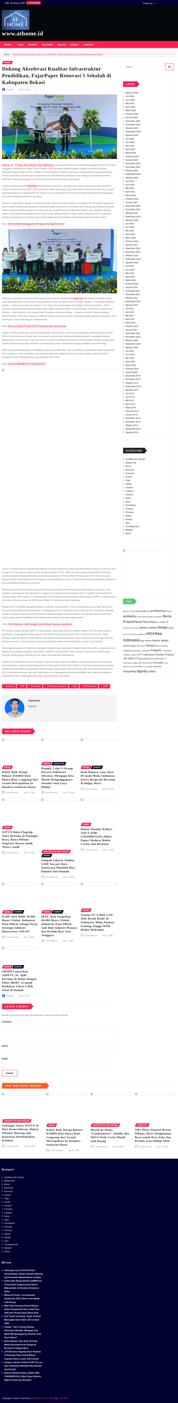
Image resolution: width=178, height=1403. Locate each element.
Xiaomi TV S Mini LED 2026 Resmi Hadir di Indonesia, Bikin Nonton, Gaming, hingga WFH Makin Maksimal (98, 922)
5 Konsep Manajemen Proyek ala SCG (26, 363)
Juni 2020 (130, 354)
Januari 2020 (131, 372)
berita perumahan (155, 616)
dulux (171, 627)
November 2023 (132, 209)
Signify (142, 670)
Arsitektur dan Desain (135, 459)
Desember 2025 (132, 120)
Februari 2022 (132, 283)
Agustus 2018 (131, 432)
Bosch (157, 622)
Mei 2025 (129, 145)
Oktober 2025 (131, 127)
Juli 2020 (129, 350)
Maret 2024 (130, 195)
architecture (158, 610)
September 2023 (133, 216)
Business (129, 469)
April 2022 (130, 276)
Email (5, 1058)
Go (169, 66)
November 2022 (132, 251)
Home (6, 54)
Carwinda (10, 686)
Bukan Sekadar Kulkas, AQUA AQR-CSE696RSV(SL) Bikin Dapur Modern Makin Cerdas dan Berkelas (97, 836)
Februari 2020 (132, 368)
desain (137, 628)
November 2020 (132, 336)
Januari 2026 (131, 117)
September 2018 (133, 428)
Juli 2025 (129, 138)
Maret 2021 (130, 322)
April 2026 (130, 106)
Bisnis (128, 466)
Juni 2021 (130, 311)
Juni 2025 (130, 142)
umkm (151, 671)
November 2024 (132, 166)
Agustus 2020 (131, 347)
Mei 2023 (129, 230)
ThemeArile (63, 1398)
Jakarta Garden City (131, 645)
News (7, 44)
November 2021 (132, 294)
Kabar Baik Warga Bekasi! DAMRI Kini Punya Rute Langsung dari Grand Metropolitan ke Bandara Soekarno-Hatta (20, 779)
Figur (127, 480)
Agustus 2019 (131, 389)
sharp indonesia (154, 666)
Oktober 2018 (131, 425)
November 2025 (132, 124)
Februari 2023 (132, 241)
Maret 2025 (130, 152)
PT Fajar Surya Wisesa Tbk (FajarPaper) (34, 164)
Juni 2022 (130, 269)
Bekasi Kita (130, 462)
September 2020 (133, 343)
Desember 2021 (132, 290)
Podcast (129, 508)
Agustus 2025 (131, 135)
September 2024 (133, 173)
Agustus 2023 (131, 219)
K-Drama (129, 490)
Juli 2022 (129, 265)
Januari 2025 (131, 159)
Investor (129, 487)
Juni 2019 (130, 396)
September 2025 (133, 131)
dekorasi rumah (128, 628)
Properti (156, 650)
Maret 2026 (130, 110)
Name (5, 1045)
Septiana (10, 89)
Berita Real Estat (145, 622)
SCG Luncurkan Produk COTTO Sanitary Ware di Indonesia (37, 326)
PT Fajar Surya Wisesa (56, 686)
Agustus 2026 (131, 92)
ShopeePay (129, 671)
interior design (160, 640)
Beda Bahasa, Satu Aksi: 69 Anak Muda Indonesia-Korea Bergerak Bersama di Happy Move (20, 1344)
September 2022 (133, 258)
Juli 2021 (129, 308)
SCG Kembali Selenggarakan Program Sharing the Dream (36, 223)
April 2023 (130, 234)
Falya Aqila (35, 686)
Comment (7, 1021)
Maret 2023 (130, 237)
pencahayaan (136, 650)
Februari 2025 (132, 156)
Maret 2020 (130, 365)
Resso (141, 666)
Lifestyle (129, 494)
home (130, 634)
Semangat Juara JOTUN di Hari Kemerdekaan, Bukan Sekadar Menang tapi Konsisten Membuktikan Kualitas (20, 1133)
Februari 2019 (132, 411)
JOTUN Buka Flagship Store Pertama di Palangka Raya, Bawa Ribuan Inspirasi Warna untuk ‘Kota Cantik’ (20, 839)
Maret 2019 (130, 407)
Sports (32, 44)
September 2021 (133, 301)
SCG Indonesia (90, 686)
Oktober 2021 (131, 297)
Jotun (142, 646)
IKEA (150, 633)
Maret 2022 (130, 280)
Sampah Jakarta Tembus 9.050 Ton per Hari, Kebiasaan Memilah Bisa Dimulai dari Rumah (23, 1366)
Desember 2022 (132, 248)
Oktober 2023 (131, 212)
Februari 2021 (132, 326)
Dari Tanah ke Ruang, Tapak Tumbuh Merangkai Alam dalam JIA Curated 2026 (22, 1320)
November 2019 (132, 379)
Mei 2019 (129, 400)
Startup (128, 519)
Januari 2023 (131, 244)
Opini (127, 501)
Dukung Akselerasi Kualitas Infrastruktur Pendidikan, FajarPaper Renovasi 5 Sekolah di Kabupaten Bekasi (58, 54)
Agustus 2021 (131, 304)
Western (47, 44)
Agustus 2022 (131, 262)
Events (128, 476)
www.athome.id (22, 33)
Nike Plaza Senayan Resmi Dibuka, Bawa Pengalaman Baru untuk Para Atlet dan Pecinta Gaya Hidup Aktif (21, 1309)
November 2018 (132, 421)
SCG (75, 686)
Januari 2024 (131, 202)
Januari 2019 (131, 414)
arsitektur (130, 616)
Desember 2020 (132, 333)
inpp (142, 640)
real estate (134, 666)
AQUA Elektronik (142, 611)
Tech (21, 44)
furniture (125, 634)
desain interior (148, 627)
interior (148, 640)
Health (61, 44)
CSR (22, 686)
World (75, 44)
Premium (129, 512)
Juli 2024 (129, 181)
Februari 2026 (132, 113)
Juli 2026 (129, 96)
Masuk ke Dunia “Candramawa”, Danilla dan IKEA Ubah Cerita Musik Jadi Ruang (22, 1298)
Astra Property (142, 616)
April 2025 (130, 149)
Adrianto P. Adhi (129, 611)
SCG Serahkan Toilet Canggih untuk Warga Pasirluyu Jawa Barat (40, 624)
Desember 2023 (132, 205)
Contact (88, 44)
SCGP (105, 686)
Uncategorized (132, 526)
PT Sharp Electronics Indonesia (149, 658)
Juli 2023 (129, 223)
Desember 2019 (132, 375)
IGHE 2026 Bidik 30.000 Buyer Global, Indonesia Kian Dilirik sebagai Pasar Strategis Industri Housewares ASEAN (20, 924)
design (163, 627)
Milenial (158, 646)
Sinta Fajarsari (13, 792)
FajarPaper (32, 185)
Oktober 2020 (131, 340)
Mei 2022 (129, 273)
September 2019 (133, 386)
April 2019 (130, 403)
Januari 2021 (131, 329)
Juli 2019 (129, 393)
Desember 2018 (132, 418)
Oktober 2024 (131, 170)
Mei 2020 (129, 357)
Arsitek (169, 611)
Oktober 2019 (131, 382)
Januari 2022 (131, 287)
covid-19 (164, 621)
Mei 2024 (129, 188)
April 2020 (130, 361)
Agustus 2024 (131, 177)
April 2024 (130, 191)
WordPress (36, 1398)
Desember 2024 (132, 163)
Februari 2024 (132, 198)
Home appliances (139, 634)
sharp (146, 667)
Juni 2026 (130, 99)
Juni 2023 (130, 227)
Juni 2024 (130, 184)
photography (145, 650)
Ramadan (158, 662)
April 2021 (130, 319)
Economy (129, 473)
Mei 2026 (129, 103)
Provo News (49, 1398)
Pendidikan (130, 505)
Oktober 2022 (131, 255)
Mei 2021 (129, 315)
